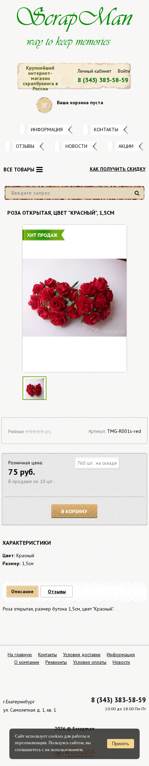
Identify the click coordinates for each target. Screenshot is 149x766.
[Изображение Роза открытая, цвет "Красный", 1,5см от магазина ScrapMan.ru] (74, 298)
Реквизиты (56, 662)
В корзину (74, 511)
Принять (120, 743)
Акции (126, 146)
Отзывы (25, 146)
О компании (26, 662)
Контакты (106, 129)
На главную (20, 654)
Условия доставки (81, 654)
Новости (76, 146)
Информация (47, 129)
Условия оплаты (89, 662)
